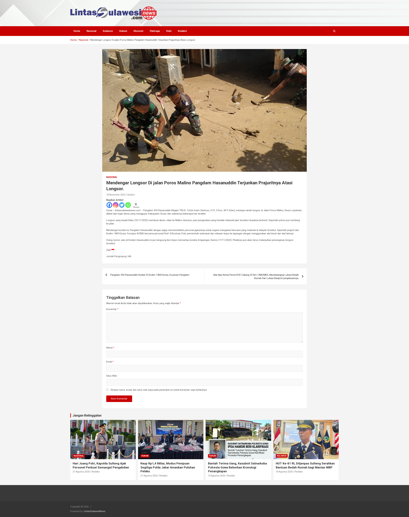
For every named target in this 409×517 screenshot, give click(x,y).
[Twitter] (122, 205)
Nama (110, 347)
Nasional (91, 31)
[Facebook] (109, 205)
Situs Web (111, 375)
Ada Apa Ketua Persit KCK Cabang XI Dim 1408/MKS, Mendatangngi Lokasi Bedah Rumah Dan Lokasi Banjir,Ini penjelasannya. (256, 276)
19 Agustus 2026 (216, 475)
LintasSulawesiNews (94, 511)
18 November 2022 (115, 194)
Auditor (131, 194)
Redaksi (182, 31)
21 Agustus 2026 (81, 471)
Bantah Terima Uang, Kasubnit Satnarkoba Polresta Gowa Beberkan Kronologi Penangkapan (237, 467)
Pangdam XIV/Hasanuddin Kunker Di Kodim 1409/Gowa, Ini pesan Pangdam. (150, 274)
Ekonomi (138, 31)
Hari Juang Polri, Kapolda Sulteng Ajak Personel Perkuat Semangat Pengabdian (101, 465)
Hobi (168, 31)
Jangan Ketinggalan (87, 415)
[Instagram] (115, 205)
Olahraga (155, 31)
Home (76, 31)
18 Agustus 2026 (284, 471)
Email (110, 361)
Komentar (112, 309)
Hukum (123, 31)
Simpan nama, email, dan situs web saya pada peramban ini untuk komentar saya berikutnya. (159, 389)
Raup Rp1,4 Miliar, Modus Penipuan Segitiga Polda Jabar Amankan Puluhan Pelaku (167, 467)
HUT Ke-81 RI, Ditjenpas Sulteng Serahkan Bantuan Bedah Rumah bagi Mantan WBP (305, 465)
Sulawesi (108, 31)
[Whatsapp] (128, 205)
